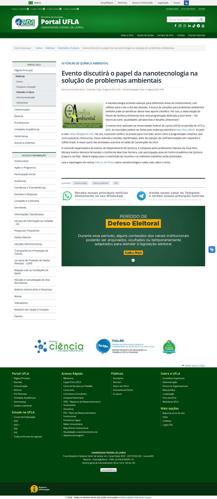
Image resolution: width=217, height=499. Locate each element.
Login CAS (168, 424)
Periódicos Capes (72, 420)
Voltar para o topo (194, 365)
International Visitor (123, 390)
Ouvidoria (68, 409)
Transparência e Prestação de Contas (31, 252)
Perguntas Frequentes (27, 230)
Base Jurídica (169, 390)
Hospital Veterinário (73, 397)
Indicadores (21, 303)
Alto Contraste (188, 9)
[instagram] (180, 25)
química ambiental (100, 183)
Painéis (18, 316)
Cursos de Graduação (24, 417)
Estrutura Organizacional (175, 386)
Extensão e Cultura (68, 48)
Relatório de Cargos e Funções (31, 309)
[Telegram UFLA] (170, 195)
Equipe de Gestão (145, 35)
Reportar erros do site (174, 413)
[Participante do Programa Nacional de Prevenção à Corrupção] (169, 346)
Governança (21, 136)
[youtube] (203, 25)
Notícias (50, 48)
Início (39, 48)
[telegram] (198, 25)
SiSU (16, 421)
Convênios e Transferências (30, 187)
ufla (116, 183)
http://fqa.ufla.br (185, 129)
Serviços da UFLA (165, 35)
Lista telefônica (108, 470)
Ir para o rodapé (71, 9)
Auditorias (20, 181)
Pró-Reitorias (21, 122)
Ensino (19, 81)
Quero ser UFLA (121, 386)
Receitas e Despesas (25, 194)
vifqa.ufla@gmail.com (81, 134)
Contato (181, 35)
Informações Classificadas (29, 214)
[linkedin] (190, 25)
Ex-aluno (117, 394)
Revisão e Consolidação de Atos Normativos (32, 281)
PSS (15, 432)
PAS (16, 428)
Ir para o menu (38, 9)
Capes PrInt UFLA (72, 382)
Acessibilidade (172, 9)
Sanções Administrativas (28, 244)
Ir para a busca (54, 9)
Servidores (20, 207)
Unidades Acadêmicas (27, 129)
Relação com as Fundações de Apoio (31, 272)
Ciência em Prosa (104, 162)
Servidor (117, 382)
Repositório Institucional (75, 428)
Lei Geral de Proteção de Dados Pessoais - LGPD (32, 262)
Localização (168, 394)
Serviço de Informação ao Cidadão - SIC (33, 222)
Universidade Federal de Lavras (135, 497)
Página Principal (23, 70)
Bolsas (18, 296)
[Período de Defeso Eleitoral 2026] (133, 235)
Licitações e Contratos (26, 200)
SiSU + (17, 424)
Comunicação (22, 109)
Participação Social (25, 174)
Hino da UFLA (169, 397)
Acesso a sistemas (24, 142)
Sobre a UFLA (127, 35)
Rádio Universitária (72, 424)
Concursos (68, 390)
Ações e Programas (25, 167)
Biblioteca (68, 378)
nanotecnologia (80, 183)
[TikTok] (194, 25)
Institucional (22, 102)
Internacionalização (25, 97)
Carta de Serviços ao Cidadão (78, 386)
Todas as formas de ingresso (28, 436)
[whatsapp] (185, 25)
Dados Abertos (22, 237)
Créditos (167, 421)
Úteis (165, 417)
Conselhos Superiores (173, 378)
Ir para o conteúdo (20, 9)
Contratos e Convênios (74, 394)
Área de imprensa (196, 35)
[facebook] (175, 25)
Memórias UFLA (171, 401)
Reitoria (18, 116)
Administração (170, 382)
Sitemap (201, 9)
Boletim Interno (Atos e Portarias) (33, 289)
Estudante (118, 378)
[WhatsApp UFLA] (96, 195)
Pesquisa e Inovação (26, 86)
